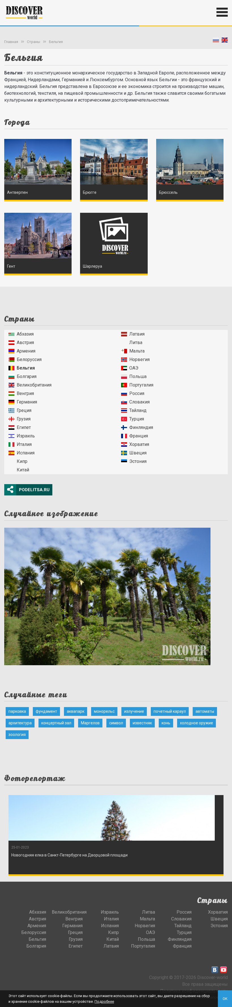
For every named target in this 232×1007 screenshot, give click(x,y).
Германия (27, 402)
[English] (225, 41)
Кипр (22, 461)
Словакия (139, 402)
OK (225, 999)
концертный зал (56, 723)
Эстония (138, 461)
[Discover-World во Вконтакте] (214, 970)
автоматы (205, 711)
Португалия (141, 385)
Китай (23, 470)
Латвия (137, 334)
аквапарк (75, 711)
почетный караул (170, 711)
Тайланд (138, 410)
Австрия (25, 342)
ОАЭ (133, 368)
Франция (138, 436)
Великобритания (34, 385)
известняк (142, 723)
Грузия (24, 419)
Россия (136, 393)
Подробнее (104, 1001)
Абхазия (25, 334)
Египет (24, 427)
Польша (138, 376)
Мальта (137, 351)
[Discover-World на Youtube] (223, 970)
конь (166, 723)
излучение (134, 711)
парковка (17, 711)
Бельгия (56, 42)
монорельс (104, 711)
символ (116, 723)
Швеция (138, 453)
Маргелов (90, 723)
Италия (24, 444)
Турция (136, 419)
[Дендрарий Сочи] (107, 594)
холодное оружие (196, 723)
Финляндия (141, 427)
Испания (26, 453)
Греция (24, 410)
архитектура (20, 723)
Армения (26, 351)
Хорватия (139, 444)
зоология (17, 734)
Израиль (26, 436)
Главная (11, 42)
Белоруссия (29, 359)
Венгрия (25, 393)
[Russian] (216, 41)
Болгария (26, 376)
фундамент (46, 711)
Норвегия (139, 359)
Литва (135, 342)
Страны (33, 42)
